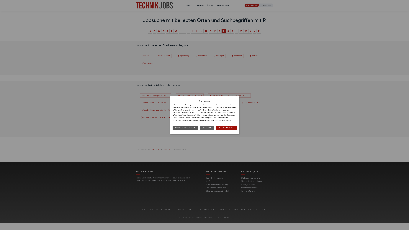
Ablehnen (207, 128)
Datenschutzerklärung (223, 120)
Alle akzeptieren (226, 128)
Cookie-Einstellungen (185, 128)
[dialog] (204, 115)
